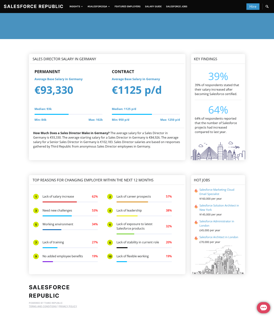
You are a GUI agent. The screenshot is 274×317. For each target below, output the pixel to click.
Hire (252, 6)
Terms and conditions (43, 306)
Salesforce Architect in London (218, 237)
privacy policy (68, 306)
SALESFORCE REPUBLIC (34, 6)
